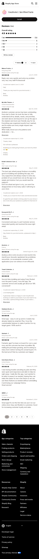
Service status (25, 515)
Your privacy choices (9, 553)
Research (5, 507)
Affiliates (23, 507)
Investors (23, 496)
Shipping (23, 468)
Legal (22, 511)
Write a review (8, 55)
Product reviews (26, 452)
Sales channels (7, 444)
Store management (9, 470)
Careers (23, 492)
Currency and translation (25, 473)
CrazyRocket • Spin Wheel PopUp (20, 12)
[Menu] (36, 3)
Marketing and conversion (7, 465)
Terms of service (8, 537)
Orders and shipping (9, 456)
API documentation (9, 492)
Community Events (9, 499)
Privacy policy (7, 542)
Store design (6, 460)
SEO (21, 464)
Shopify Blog (6, 503)
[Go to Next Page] (32, 416)
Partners (23, 503)
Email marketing (26, 460)
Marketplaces (25, 448)
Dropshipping (25, 444)
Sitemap (5, 547)
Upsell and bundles (27, 456)
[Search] (32, 3)
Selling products (8, 452)
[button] (26, 63)
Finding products (8, 448)
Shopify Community (9, 496)
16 (27, 417)
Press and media (26, 499)
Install (19, 19)
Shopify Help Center (9, 488)
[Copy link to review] (12, 68)
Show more (5, 135)
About (22, 488)
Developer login (8, 532)
